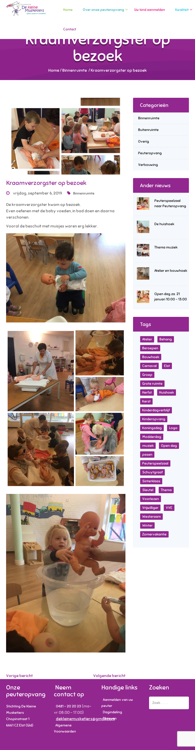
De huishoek (164, 224)
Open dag (169, 446)
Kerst (146, 401)
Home (68, 10)
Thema (166, 490)
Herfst (147, 392)
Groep (147, 375)
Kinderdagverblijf (156, 410)
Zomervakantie (154, 534)
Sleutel (147, 490)
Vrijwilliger (150, 508)
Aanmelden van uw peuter (117, 703)
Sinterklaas (151, 481)
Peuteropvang (150, 153)
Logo (173, 428)
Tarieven (110, 718)
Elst (167, 366)
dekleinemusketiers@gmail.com (85, 718)
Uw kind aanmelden (149, 10)
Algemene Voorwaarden (65, 728)
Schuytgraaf (152, 472)
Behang (165, 339)
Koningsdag (152, 428)
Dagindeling (112, 712)
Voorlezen (150, 499)
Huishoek (166, 392)
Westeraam (151, 516)
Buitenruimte (148, 130)
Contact (69, 29)
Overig (143, 141)
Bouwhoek (150, 357)
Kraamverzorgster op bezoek (46, 183)
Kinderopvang (153, 419)
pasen (147, 454)
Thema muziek (165, 247)
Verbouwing (148, 165)
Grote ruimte (152, 383)
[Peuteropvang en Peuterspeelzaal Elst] (26, 13)
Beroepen (150, 348)
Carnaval (149, 366)
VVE (169, 508)
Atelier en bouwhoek (170, 270)
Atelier (147, 339)
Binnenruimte (74, 70)
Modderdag (151, 437)
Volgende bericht (109, 675)
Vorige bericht (19, 675)
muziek (148, 446)
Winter (147, 525)
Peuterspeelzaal (155, 463)
